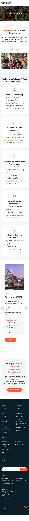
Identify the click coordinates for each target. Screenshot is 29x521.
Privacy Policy (4, 432)
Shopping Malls (5, 444)
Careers (3, 424)
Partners (3, 416)
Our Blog (3, 427)
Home (2, 411)
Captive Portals (19, 416)
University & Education (7, 454)
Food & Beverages (6, 449)
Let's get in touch (15, 389)
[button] (25, 3)
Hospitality (4, 446)
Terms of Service (5, 429)
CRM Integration (19, 408)
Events (3, 460)
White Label (18, 411)
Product (3, 413)
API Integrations (19, 419)
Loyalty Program (19, 430)
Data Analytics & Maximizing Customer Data (20, 423)
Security (3, 419)
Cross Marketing (19, 413)
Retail (2, 452)
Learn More (10, 339)
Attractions (4, 457)
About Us (3, 408)
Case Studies (4, 421)
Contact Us (4, 437)
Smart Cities (4, 462)
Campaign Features (20, 427)
